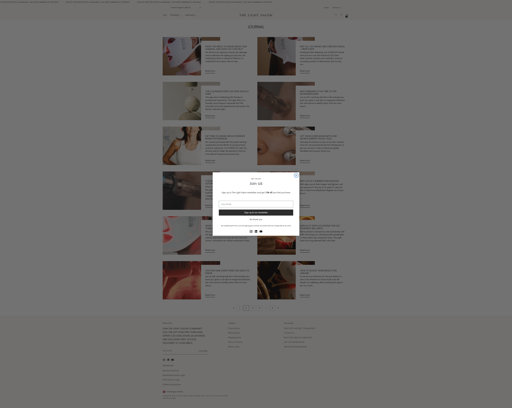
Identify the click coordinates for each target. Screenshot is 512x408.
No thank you (256, 219)
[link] (251, 231)
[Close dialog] (296, 175)
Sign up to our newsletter (256, 212)
